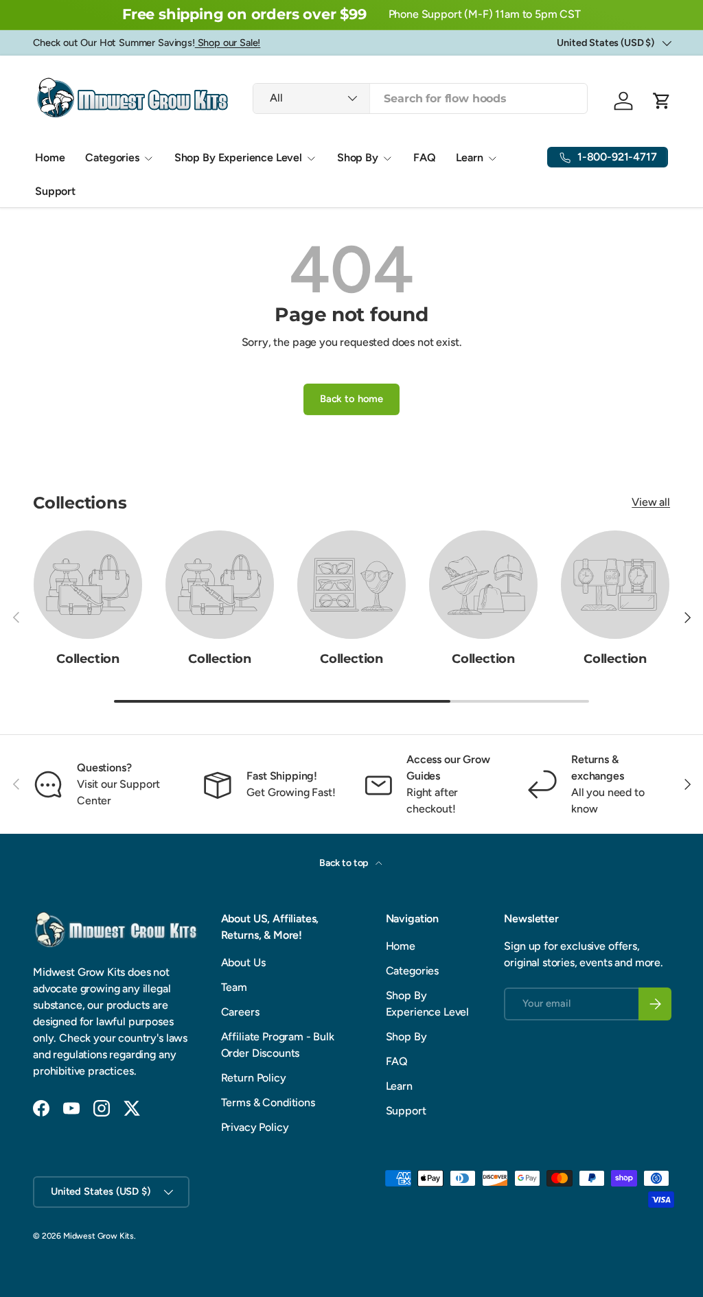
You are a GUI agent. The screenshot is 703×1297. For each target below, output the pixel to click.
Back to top (344, 863)
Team (234, 987)
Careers (240, 1011)
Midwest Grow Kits (98, 1236)
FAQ (424, 157)
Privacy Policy (255, 1127)
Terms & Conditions (268, 1102)
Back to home (351, 399)
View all (651, 502)
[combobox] (419, 98)
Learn (399, 1085)
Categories (412, 970)
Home (50, 157)
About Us (243, 962)
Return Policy (253, 1077)
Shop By (406, 1036)
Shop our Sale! (228, 42)
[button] (662, 101)
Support (55, 191)
